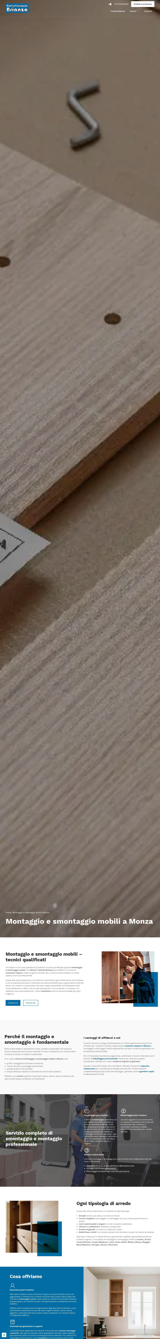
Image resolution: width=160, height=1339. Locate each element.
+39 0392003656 (121, 4)
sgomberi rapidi (146, 1071)
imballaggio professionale (105, 1058)
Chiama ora (13, 1003)
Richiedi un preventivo (143, 4)
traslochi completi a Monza (137, 1046)
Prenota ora (31, 1003)
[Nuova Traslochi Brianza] (17, 8)
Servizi (133, 11)
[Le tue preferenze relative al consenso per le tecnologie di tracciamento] (4, 1335)
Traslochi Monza (117, 11)
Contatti (148, 11)
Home (8, 912)
